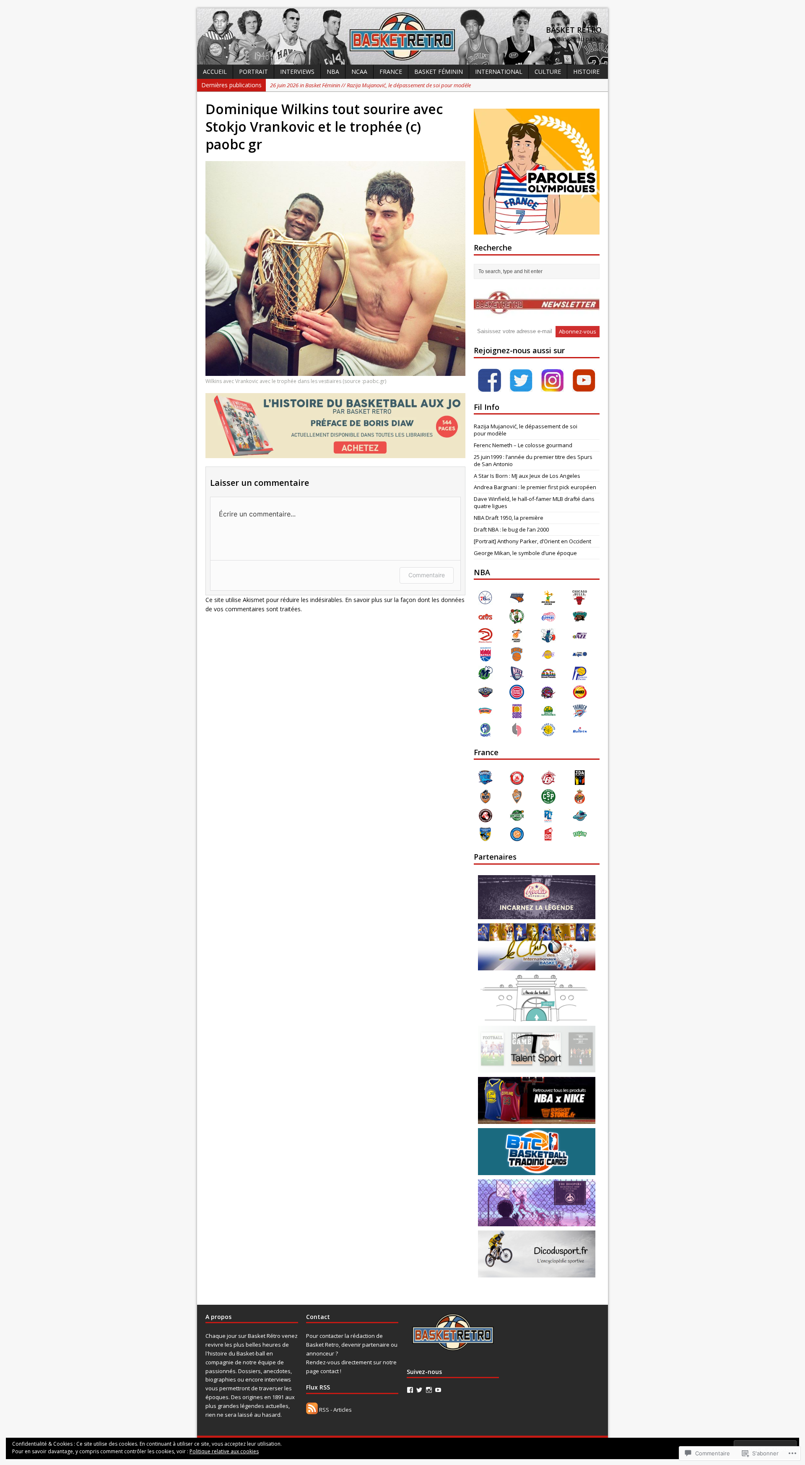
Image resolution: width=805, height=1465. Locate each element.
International (498, 72)
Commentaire (426, 575)
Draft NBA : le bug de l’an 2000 (511, 529)
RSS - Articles (335, 1409)
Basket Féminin (438, 72)
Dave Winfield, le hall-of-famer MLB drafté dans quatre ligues (534, 502)
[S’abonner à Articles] (312, 1409)
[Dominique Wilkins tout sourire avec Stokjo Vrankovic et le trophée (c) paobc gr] (335, 371)
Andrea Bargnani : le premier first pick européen (535, 487)
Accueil (215, 72)
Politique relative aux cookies (224, 1451)
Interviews (297, 72)
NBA (333, 72)
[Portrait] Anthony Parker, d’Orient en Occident (532, 541)
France (390, 72)
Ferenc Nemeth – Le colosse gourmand (523, 445)
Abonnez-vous (577, 331)
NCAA (359, 72)
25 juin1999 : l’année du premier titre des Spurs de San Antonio (533, 460)
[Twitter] (419, 1390)
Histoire (586, 72)
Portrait (253, 72)
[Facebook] (410, 1390)
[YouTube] (438, 1390)
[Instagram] (429, 1390)
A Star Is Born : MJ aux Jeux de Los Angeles (527, 476)
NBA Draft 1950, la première (508, 517)
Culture (548, 72)
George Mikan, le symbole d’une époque (525, 553)
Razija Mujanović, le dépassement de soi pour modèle (525, 429)
